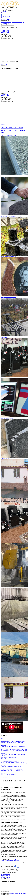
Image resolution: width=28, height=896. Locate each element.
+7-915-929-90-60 (5, 64)
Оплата (18, 22)
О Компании (8, 22)
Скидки (22, 22)
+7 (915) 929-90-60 (5, 16)
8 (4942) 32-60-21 (5, 31)
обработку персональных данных (17, 893)
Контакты (7, 23)
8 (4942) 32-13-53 (5, 30)
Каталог (14, 22)
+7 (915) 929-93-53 (5, 11)
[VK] (14, 15)
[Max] (1, 13)
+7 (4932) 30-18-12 (5, 19)
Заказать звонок (5, 894)
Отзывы (3, 23)
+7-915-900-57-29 (5, 95)
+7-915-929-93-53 (5, 32)
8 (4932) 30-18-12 (5, 94)
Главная (3, 22)
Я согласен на (14, 893)
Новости (16, 860)
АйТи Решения (14, 859)
